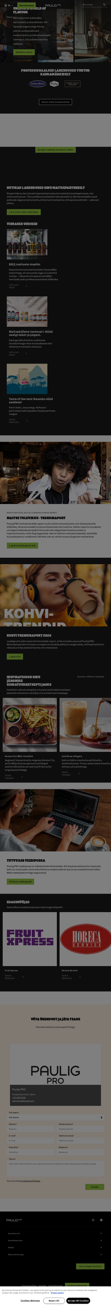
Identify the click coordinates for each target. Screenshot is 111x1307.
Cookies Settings (30, 1300)
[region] (55, 1296)
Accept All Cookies (78, 1300)
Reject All (54, 1300)
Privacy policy (57, 1293)
